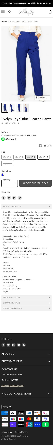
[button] (26, 206)
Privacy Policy (6, 432)
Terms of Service (21, 432)
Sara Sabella (11, 123)
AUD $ (5, 406)
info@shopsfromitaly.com (12, 385)
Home (4, 21)
